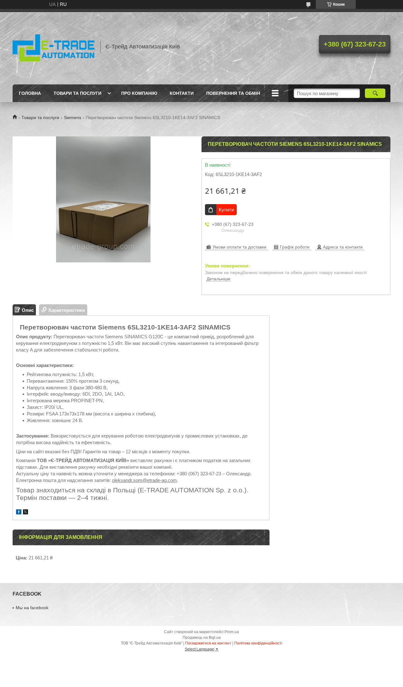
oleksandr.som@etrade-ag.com (144, 480)
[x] (25, 512)
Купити (226, 209)
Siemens (72, 117)
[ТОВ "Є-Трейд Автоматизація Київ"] (53, 47)
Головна (30, 93)
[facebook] (18, 512)
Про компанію (139, 93)
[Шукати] (375, 93)
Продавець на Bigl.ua (202, 637)
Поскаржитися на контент (208, 643)
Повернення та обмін (233, 93)
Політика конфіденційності (258, 643)
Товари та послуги (77, 93)
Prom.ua (231, 632)
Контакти (182, 93)
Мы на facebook (32, 607)
